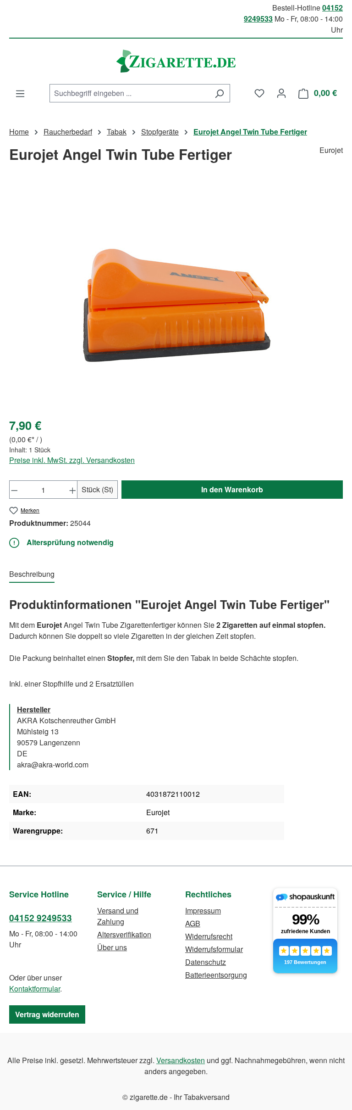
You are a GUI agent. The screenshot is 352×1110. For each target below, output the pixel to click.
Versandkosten (180, 1060)
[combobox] (129, 93)
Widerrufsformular (214, 949)
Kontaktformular (34, 988)
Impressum (203, 910)
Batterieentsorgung (216, 974)
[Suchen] (219, 93)
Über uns (112, 947)
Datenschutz (205, 962)
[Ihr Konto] (281, 93)
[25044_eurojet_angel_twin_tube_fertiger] (176, 299)
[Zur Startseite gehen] (176, 61)
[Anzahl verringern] (14, 489)
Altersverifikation (124, 934)
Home (19, 131)
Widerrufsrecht (208, 936)
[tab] (32, 574)
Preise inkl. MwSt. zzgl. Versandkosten (72, 460)
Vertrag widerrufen (47, 1014)
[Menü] (20, 93)
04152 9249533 (40, 918)
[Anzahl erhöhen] (73, 489)
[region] (176, 299)
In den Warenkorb (232, 489)
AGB (192, 923)
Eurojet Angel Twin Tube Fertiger (250, 131)
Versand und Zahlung (117, 916)
